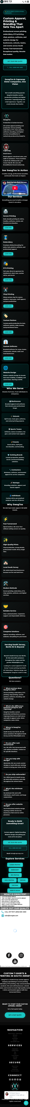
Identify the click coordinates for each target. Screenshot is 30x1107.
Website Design (15, 890)
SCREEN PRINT (15, 1050)
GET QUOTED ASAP (15, 1041)
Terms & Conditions (15, 1071)
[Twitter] (12, 1079)
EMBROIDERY (15, 1049)
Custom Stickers (15, 1055)
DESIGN (15, 1058)
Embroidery (15, 870)
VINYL (15, 1054)
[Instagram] (21, 955)
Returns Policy (15, 1066)
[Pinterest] (15, 1079)
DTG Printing (15, 875)
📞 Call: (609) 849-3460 (15, 67)
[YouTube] (15, 961)
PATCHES (15, 1057)
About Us (15, 1040)
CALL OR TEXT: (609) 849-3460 (15, 912)
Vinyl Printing (9, 880)
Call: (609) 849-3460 (15, 848)
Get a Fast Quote (15, 1015)
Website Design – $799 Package (15, 1033)
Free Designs (15, 1038)
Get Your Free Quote (15, 61)
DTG (15, 1052)
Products (15, 1037)
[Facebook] (9, 955)
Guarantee (15, 1067)
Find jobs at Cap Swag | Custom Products (9, 966)
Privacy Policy (15, 1069)
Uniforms (15, 885)
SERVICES (15, 1035)
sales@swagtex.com (11, 916)
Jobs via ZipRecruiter (22, 966)
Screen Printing (15, 865)
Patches (23, 880)
